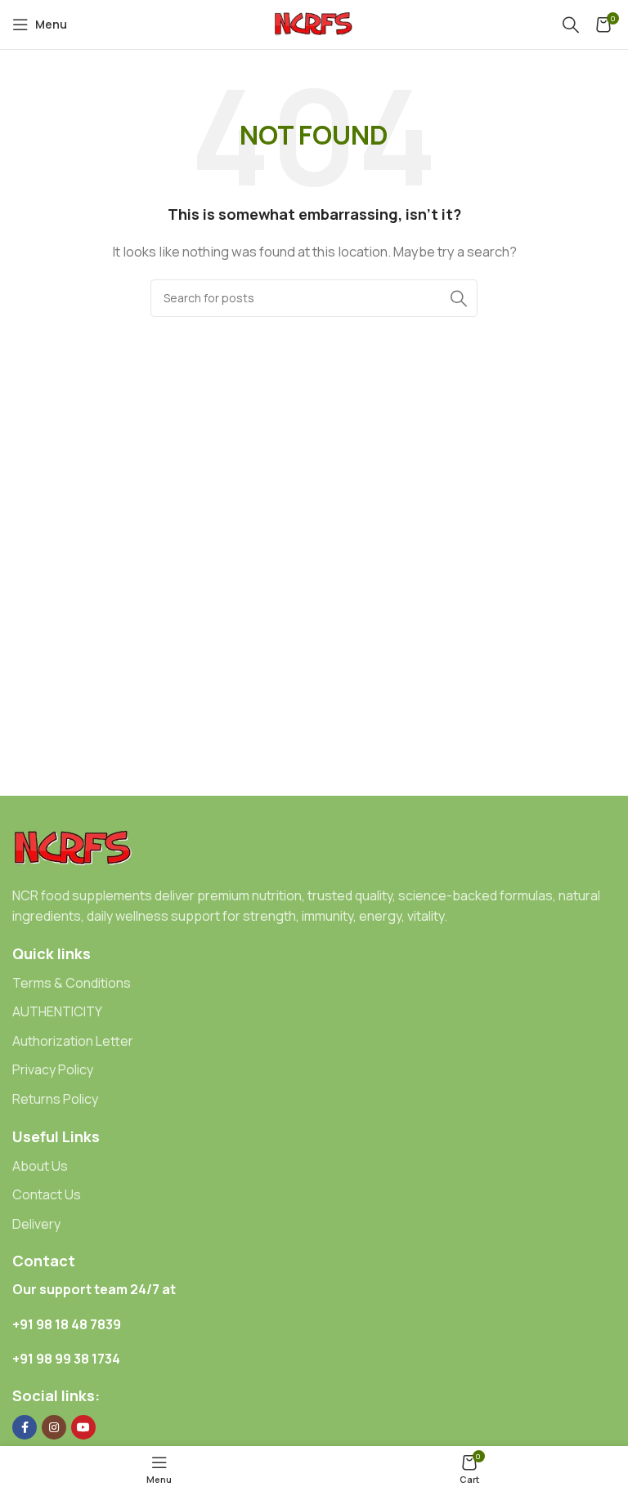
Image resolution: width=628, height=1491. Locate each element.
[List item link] (314, 983)
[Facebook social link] (24, 1427)
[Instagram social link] (54, 1427)
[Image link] (73, 847)
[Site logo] (314, 23)
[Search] (570, 24)
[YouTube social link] (83, 1427)
